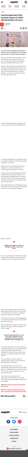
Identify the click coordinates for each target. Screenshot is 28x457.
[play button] (14, 39)
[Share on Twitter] (23, 28)
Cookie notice (14, 438)
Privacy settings (14, 435)
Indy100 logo (14, 2)
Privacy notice (14, 432)
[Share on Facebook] (21, 28)
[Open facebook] (8, 421)
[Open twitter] (14, 421)
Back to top (24, 412)
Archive (14, 441)
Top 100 (3, 6)
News (10, 6)
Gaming (16, 6)
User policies (14, 429)
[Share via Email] (26, 28)
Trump (23, 6)
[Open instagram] (20, 421)
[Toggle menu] (2, 2)
